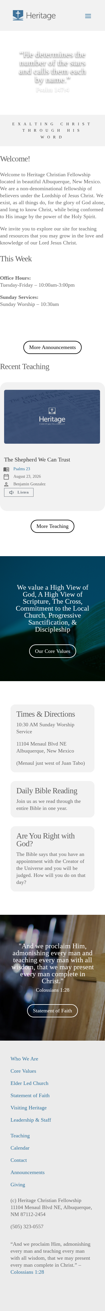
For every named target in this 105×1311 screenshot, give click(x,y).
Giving (17, 1184)
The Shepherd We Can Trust (37, 459)
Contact (18, 1160)
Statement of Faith (52, 1011)
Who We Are (24, 1059)
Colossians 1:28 (27, 1272)
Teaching (20, 1136)
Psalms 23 (21, 469)
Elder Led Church (29, 1083)
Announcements (27, 1172)
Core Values (23, 1071)
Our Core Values (52, 651)
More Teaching (52, 526)
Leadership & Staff (30, 1120)
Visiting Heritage (28, 1108)
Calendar (19, 1148)
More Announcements (52, 347)
